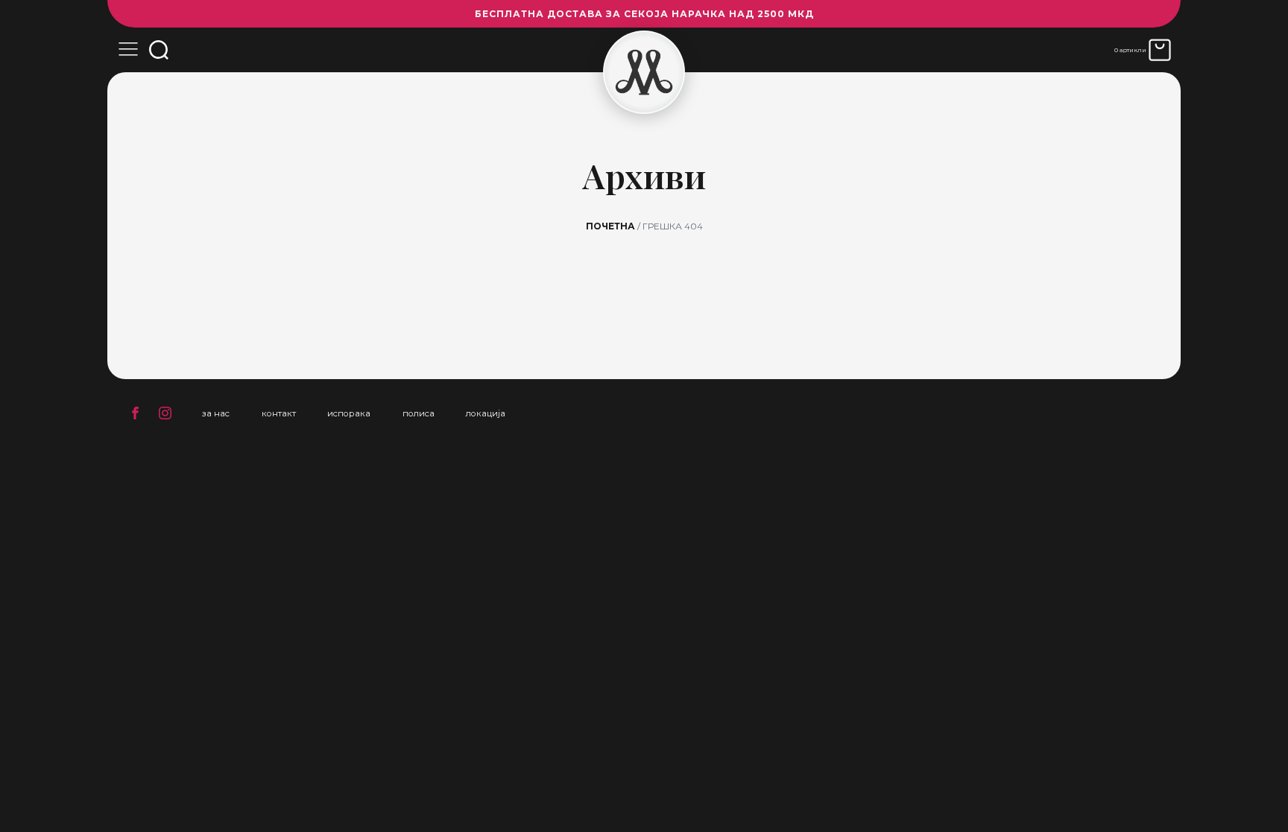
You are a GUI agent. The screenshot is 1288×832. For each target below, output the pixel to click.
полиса (418, 413)
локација (485, 413)
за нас (216, 413)
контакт (279, 413)
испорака (348, 413)
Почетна (610, 226)
